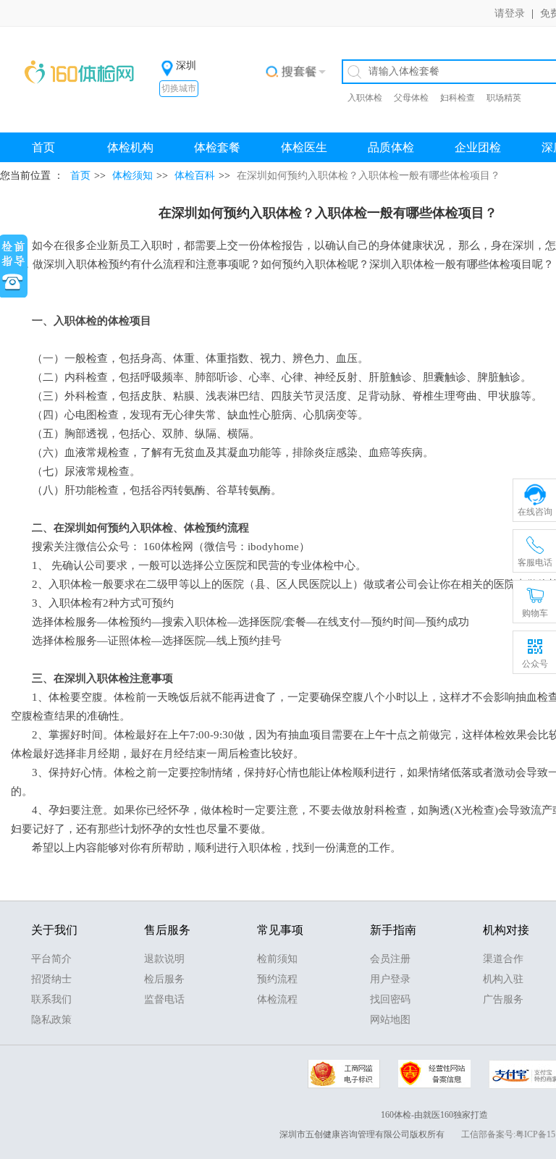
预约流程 (277, 979)
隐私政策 (51, 1019)
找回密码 (390, 999)
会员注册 (390, 958)
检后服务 (164, 979)
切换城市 (178, 88)
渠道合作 (503, 958)
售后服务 (167, 930)
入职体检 (365, 98)
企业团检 (478, 147)
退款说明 (164, 958)
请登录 (509, 13)
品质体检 (391, 147)
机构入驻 (503, 979)
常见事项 (280, 930)
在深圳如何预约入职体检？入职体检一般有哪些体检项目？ (368, 175)
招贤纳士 (51, 979)
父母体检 (411, 98)
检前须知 (277, 958)
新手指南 (393, 930)
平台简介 (51, 958)
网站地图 (390, 1019)
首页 (43, 147)
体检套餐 (217, 147)
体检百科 (194, 175)
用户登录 (390, 979)
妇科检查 (457, 98)
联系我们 (51, 999)
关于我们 (54, 930)
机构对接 (506, 930)
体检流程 (277, 999)
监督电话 (164, 999)
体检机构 (130, 147)
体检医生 (304, 147)
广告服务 (503, 999)
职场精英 (503, 98)
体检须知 (132, 175)
